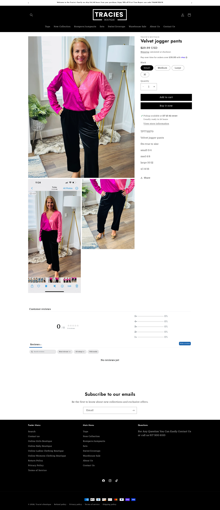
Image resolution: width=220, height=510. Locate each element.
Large (178, 68)
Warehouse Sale (91, 456)
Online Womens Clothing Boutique (47, 456)
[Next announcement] (191, 3)
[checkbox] (93, 352)
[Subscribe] (133, 410)
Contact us (34, 436)
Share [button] (147, 178)
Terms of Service (37, 470)
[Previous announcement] (28, 3)
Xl (145, 74)
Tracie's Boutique (43, 504)
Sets (85, 446)
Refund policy (60, 504)
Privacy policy (75, 504)
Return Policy (35, 461)
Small (147, 68)
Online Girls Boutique (40, 441)
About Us (88, 461)
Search (32, 431)
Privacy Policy (36, 465)
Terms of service (92, 504)
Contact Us (89, 465)
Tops (85, 431)
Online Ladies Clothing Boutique (46, 451)
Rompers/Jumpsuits (94, 441)
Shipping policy (109, 504)
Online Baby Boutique (40, 446)
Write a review (185, 343)
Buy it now (166, 105)
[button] (31, 15)
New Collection (91, 436)
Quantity (145, 81)
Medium (162, 68)
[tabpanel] (110, 368)
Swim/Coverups (91, 451)
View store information (156, 123)
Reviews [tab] (35, 344)
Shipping (145, 52)
